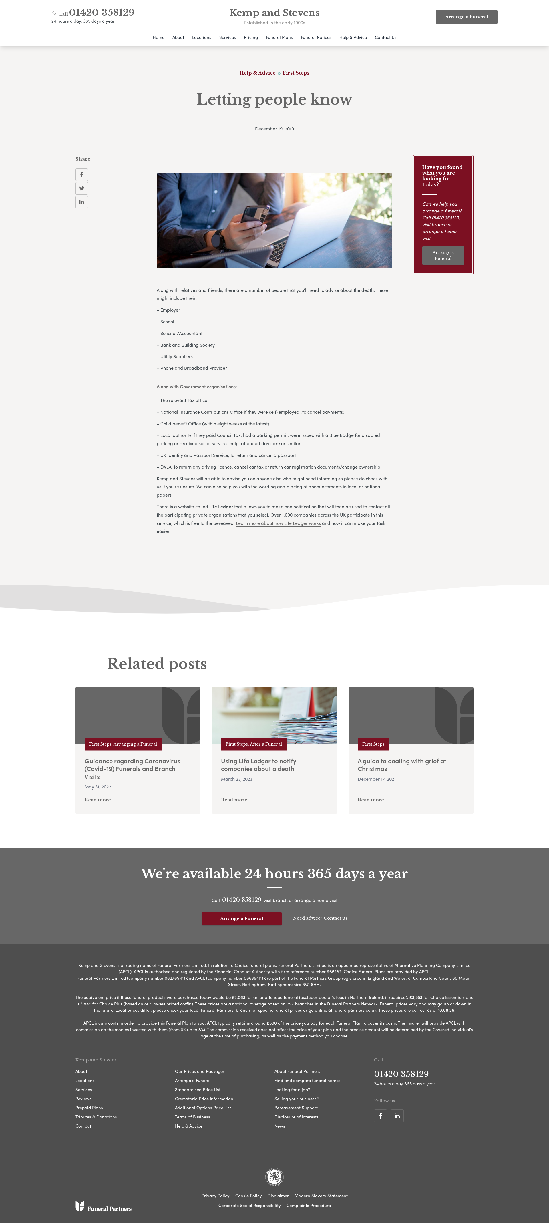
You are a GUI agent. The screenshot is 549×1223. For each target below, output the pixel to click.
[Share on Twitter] (81, 188)
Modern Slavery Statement (321, 1195)
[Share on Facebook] (81, 174)
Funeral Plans (279, 37)
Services (227, 37)
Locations (201, 37)
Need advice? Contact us (320, 918)
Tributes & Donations (96, 1117)
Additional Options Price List (203, 1107)
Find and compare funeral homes (307, 1080)
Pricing (251, 37)
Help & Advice (353, 37)
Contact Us (386, 37)
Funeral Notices (316, 37)
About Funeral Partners (297, 1071)
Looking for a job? (292, 1089)
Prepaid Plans (89, 1107)
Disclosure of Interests (296, 1117)
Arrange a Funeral (443, 255)
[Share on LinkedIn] (81, 202)
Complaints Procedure (309, 1205)
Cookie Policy (248, 1195)
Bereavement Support (296, 1107)
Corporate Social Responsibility (249, 1205)
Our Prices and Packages (200, 1071)
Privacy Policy (216, 1195)
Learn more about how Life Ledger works (278, 523)
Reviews (83, 1098)
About (178, 37)
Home (158, 37)
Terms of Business (192, 1117)
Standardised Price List (197, 1089)
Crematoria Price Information (204, 1098)
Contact (83, 1126)
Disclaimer (278, 1195)
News (279, 1126)
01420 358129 (102, 12)
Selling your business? (296, 1098)
